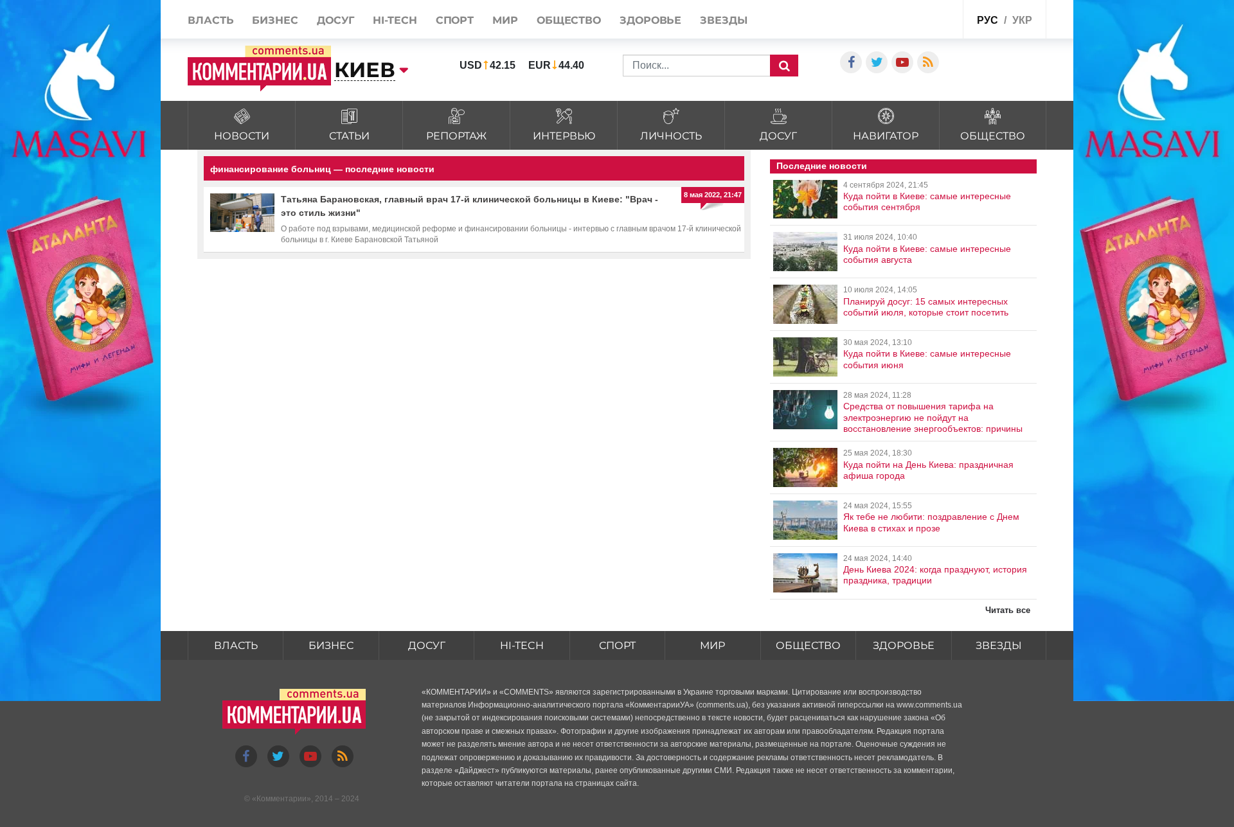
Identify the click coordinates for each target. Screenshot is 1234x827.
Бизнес (275, 20)
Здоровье (650, 20)
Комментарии (281, 798)
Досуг (336, 20)
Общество (569, 20)
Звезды (723, 20)
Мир (505, 20)
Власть (210, 20)
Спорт (455, 20)
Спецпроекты (922, 18)
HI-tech (394, 20)
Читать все (1007, 610)
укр (1022, 20)
